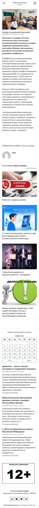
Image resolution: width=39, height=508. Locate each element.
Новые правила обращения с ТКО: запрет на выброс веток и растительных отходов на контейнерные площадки (18, 312)
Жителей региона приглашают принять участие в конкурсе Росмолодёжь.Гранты (17, 400)
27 (20, 357)
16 (34, 350)
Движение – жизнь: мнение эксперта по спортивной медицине (19, 367)
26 (15, 357)
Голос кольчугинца (19, 2)
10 (5, 350)
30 (34, 357)
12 (15, 350)
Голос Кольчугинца (9, 505)
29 (30, 357)
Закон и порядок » (31, 168)
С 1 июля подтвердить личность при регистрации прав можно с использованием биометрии (19, 236)
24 (5, 357)
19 (15, 353)
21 (25, 353)
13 (20, 350)
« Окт (10, 360)
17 (5, 353)
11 (10, 350)
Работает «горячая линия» (14, 199)
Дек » (29, 360)
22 (30, 353)
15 (30, 350)
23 (34, 353)
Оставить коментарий (11, 393)
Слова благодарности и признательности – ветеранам (16, 273)
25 (10, 357)
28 (25, 357)
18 (10, 353)
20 (20, 353)
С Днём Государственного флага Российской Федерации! (17, 430)
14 (25, 350)
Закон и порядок (28, 145)
